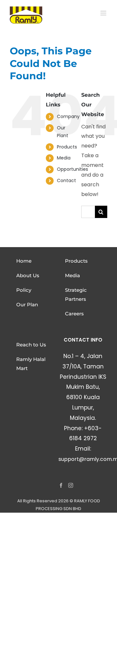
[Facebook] (60, 485)
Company (68, 116)
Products (67, 147)
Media (64, 158)
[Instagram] (70, 485)
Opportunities (72, 169)
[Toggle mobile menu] (103, 13)
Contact (66, 180)
